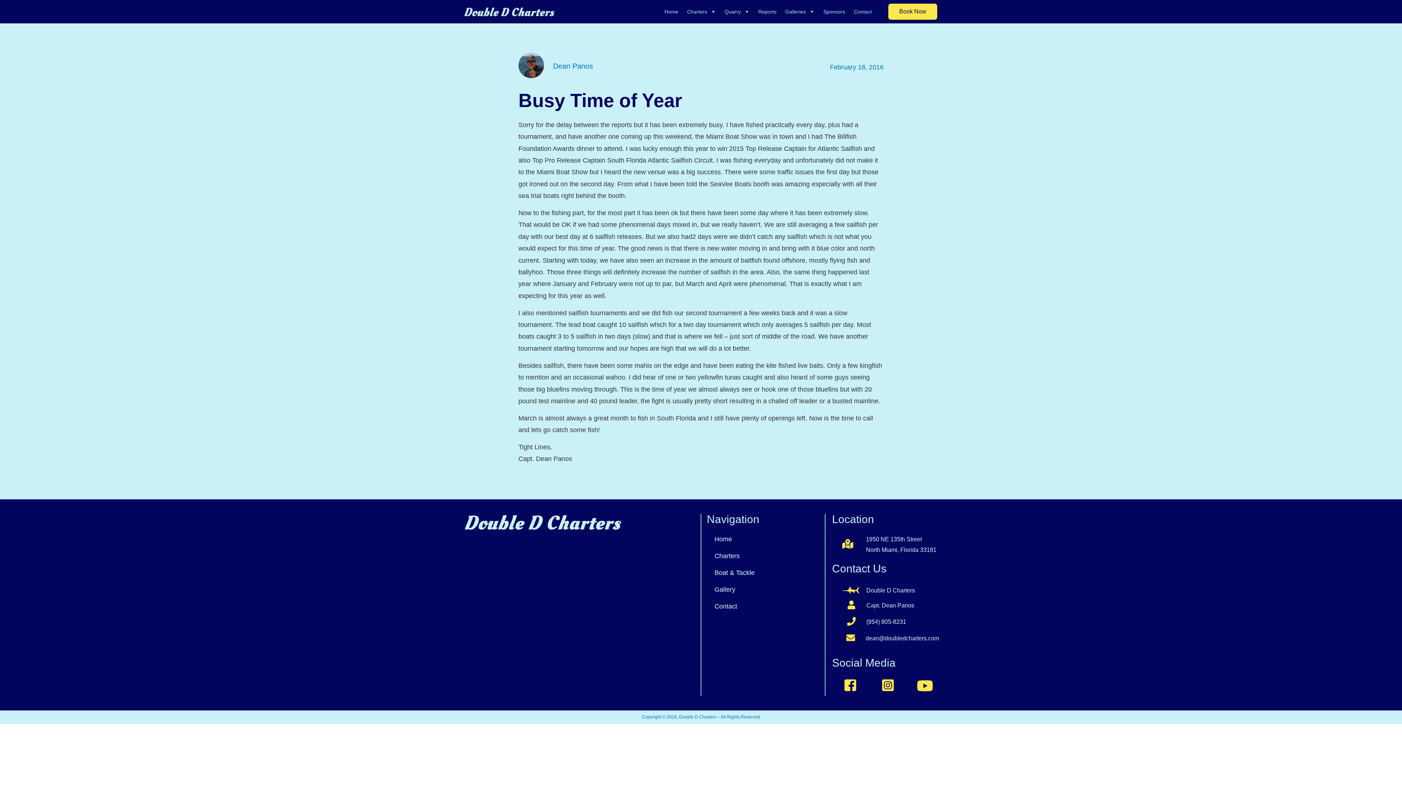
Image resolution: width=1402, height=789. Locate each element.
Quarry (733, 12)
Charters (697, 12)
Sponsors (834, 12)
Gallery (725, 589)
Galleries (795, 12)
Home (671, 12)
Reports (767, 12)
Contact (863, 12)
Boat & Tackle (735, 572)
